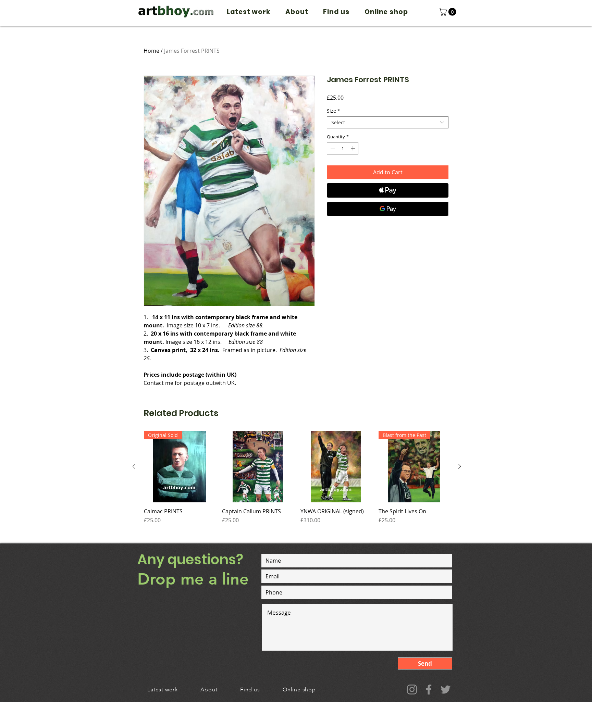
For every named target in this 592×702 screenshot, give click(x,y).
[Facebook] (428, 689)
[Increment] (353, 148)
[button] (448, 12)
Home (151, 50)
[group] (297, 481)
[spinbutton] (342, 148)
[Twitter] (445, 689)
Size (333, 111)
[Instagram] (412, 689)
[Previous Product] (134, 466)
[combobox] (387, 122)
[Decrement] (332, 148)
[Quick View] (257, 466)
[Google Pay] (387, 209)
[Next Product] (460, 466)
